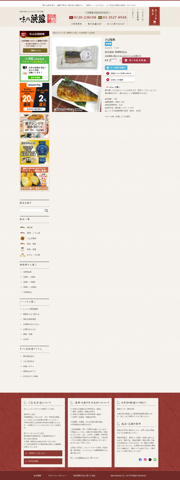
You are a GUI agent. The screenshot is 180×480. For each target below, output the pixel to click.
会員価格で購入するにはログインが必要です (123, 56)
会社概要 (37, 476)
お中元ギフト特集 (30, 376)
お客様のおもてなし (31, 324)
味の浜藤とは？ (95, 24)
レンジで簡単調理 (30, 309)
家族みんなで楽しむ (31, 314)
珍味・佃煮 (31, 249)
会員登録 (137, 15)
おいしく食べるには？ (115, 24)
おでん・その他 (33, 255)
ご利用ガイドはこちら (36, 453)
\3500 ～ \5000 (29, 282)
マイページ (142, 17)
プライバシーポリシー (57, 476)
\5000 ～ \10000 (29, 287)
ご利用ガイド (82, 458)
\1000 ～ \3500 (29, 277)
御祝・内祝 (27, 334)
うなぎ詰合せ (28, 361)
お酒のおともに (29, 329)
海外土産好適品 (29, 319)
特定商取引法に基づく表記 (84, 476)
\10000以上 (27, 292)
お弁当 (26, 339)
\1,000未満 (83, 33)
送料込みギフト (29, 371)
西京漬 (29, 227)
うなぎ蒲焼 (31, 238)
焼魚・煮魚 (31, 244)
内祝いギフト (28, 366)
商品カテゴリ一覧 (59, 33)
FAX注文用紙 (33, 461)
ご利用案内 (76, 24)
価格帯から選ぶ (72, 33)
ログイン (132, 13)
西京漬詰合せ (28, 356)
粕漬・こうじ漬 (33, 233)
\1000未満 (27, 272)
